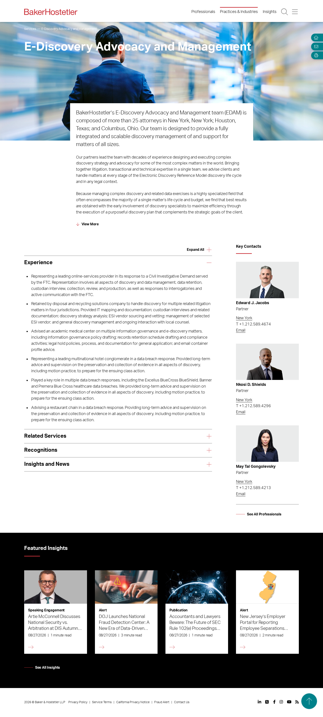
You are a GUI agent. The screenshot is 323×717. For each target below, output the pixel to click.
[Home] (315, 38)
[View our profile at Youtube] (289, 702)
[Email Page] (315, 46)
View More (90, 224)
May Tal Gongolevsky (256, 467)
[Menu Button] (295, 12)
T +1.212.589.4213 (253, 488)
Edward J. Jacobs (252, 303)
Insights (269, 12)
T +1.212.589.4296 (253, 406)
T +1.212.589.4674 (253, 324)
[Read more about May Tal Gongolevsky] (267, 443)
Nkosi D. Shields (251, 385)
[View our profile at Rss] (297, 702)
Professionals (203, 12)
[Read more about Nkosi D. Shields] (267, 362)
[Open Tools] (315, 55)
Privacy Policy (77, 702)
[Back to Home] (50, 12)
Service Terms (102, 702)
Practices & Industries (239, 12)
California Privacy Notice (133, 702)
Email (240, 330)
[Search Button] (285, 12)
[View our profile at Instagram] (281, 702)
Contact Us (181, 702)
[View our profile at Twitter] (267, 702)
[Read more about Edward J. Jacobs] (267, 280)
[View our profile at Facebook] (274, 702)
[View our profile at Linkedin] (259, 702)
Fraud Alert (161, 702)
